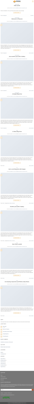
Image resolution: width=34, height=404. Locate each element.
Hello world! (17, 5)
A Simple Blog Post (17, 94)
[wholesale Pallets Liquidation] (17, 1)
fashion (10, 240)
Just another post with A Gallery (17, 56)
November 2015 (3, 360)
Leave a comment (31, 90)
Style (17, 130)
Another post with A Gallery (17, 206)
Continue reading (17, 12)
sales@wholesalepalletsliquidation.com (21, 21)
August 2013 (2, 366)
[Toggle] (32, 376)
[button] (1, 1)
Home (1, 375)
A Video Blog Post (17, 131)
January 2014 (3, 363)
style (12, 240)
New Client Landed (17, 244)
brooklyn (8, 240)
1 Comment (4, 327)
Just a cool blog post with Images (17, 169)
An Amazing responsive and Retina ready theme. (17, 281)
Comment (32, 15)
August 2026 (2, 358)
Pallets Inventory (3, 376)
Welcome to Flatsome (17, 18)
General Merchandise (4, 378)
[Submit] (32, 390)
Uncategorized (17, 4)
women (14, 240)
